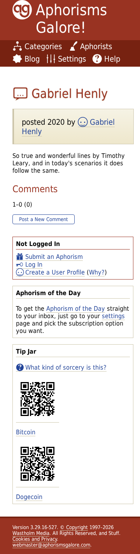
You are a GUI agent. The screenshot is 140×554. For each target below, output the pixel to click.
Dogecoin (29, 497)
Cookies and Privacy (34, 539)
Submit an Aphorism (54, 256)
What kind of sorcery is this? (66, 367)
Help (112, 59)
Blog (32, 59)
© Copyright (74, 527)
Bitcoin (25, 432)
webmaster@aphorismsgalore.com (51, 545)
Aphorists (96, 46)
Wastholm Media (30, 533)
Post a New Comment (43, 219)
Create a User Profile (55, 272)
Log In (33, 264)
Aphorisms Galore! (71, 18)
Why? (97, 272)
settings (113, 316)
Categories (43, 46)
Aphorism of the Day (75, 308)
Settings (72, 59)
